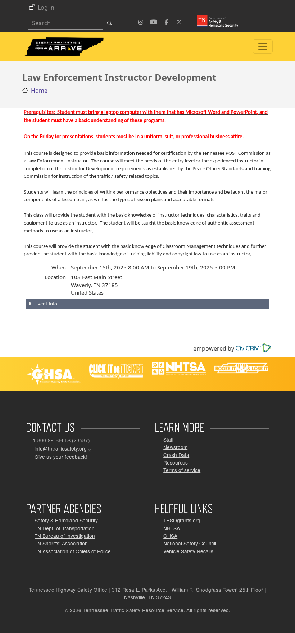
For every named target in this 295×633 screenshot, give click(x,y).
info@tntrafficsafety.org (61, 448)
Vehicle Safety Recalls (188, 551)
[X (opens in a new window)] (179, 21)
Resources (175, 462)
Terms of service (181, 470)
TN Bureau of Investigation (65, 536)
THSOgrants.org (181, 520)
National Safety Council (189, 543)
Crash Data (176, 455)
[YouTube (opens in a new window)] (153, 21)
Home (39, 90)
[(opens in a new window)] (214, 20)
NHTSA (171, 528)
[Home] (64, 40)
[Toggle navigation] (263, 46)
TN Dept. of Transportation (65, 528)
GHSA (170, 536)
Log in (46, 7)
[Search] (111, 23)
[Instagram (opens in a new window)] (140, 21)
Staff (168, 439)
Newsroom (175, 447)
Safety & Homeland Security (66, 520)
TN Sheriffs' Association (61, 543)
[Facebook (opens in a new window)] (166, 21)
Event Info (45, 303)
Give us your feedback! (61, 456)
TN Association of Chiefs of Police (73, 551)
